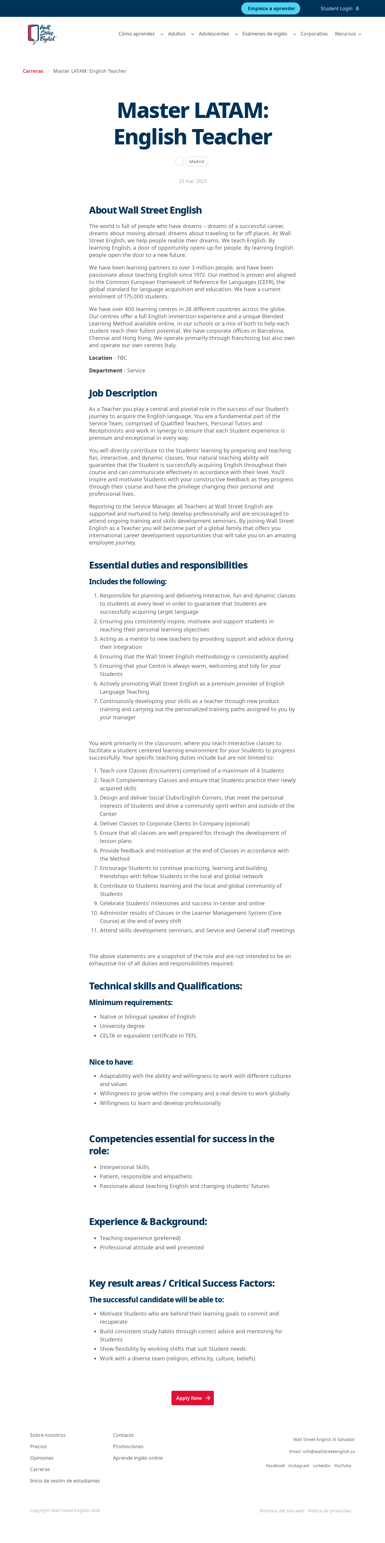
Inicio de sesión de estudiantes (65, 1480)
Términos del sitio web (281, 1511)
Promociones (128, 1446)
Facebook (275, 1465)
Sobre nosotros (48, 1435)
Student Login (337, 8)
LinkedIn (322, 1465)
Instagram (299, 1465)
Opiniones (42, 1458)
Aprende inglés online (138, 1458)
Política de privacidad (329, 1511)
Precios (38, 1446)
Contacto (123, 1435)
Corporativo (314, 33)
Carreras (40, 1469)
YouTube (342, 1465)
